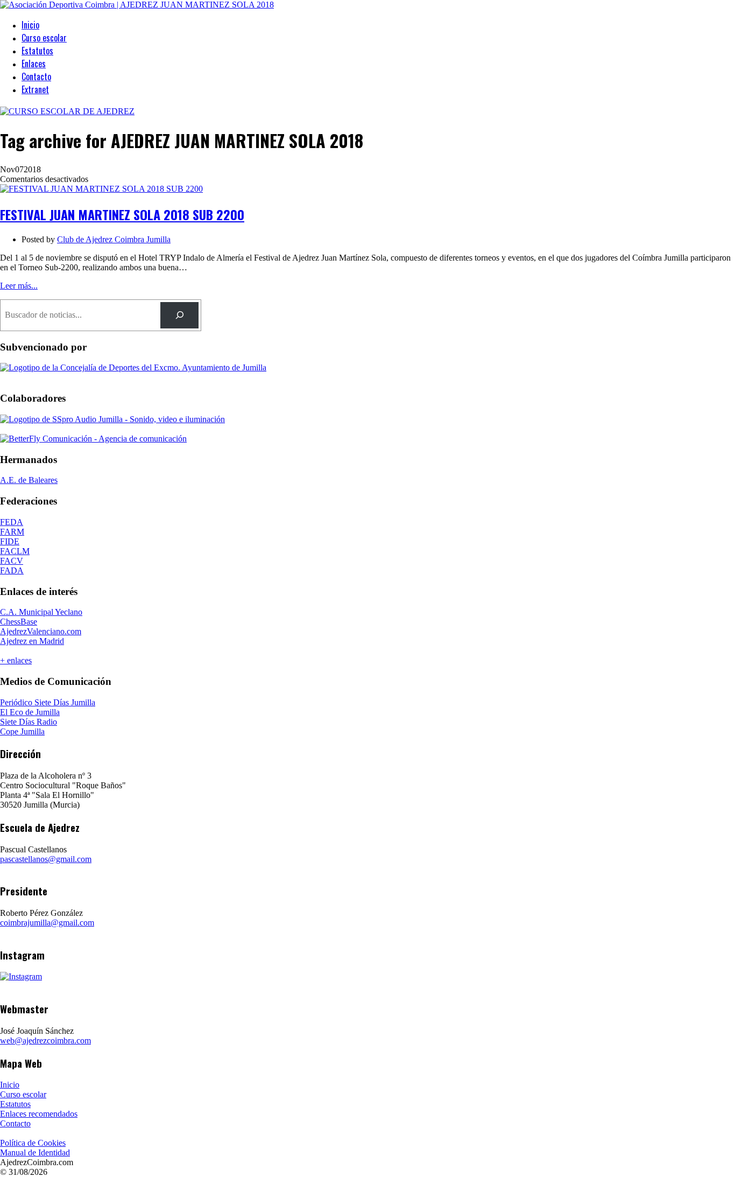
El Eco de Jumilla (30, 712)
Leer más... (19, 285)
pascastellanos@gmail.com (45, 859)
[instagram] (21, 976)
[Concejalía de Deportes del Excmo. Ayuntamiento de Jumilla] (133, 367)
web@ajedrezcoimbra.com (45, 1040)
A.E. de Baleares (29, 480)
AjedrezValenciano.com (40, 631)
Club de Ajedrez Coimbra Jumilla (114, 239)
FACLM (15, 551)
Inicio (30, 24)
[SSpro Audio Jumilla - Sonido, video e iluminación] (112, 419)
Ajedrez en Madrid (32, 641)
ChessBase (18, 621)
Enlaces (34, 63)
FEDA (11, 522)
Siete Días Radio (28, 721)
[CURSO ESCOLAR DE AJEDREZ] (67, 111)
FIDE (9, 541)
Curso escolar (44, 37)
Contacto (36, 76)
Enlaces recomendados (38, 1113)
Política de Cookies (33, 1142)
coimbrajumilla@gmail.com (47, 922)
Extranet (35, 89)
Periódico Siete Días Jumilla (47, 702)
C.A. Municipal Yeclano (41, 611)
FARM (12, 531)
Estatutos (37, 50)
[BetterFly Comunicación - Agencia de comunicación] (93, 438)
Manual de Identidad (35, 1152)
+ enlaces (16, 660)
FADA (12, 570)
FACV (11, 560)
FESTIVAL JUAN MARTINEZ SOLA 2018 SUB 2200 (122, 214)
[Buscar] (179, 315)
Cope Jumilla (22, 731)
